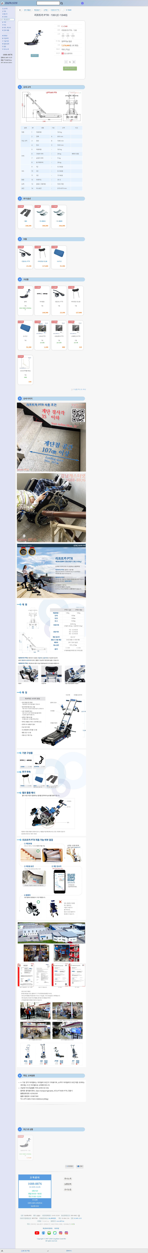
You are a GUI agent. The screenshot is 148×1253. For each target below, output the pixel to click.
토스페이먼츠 (52, 1218)
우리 (6, 62)
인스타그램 (60, 1233)
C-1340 (68, 10)
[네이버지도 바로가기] (72, 1224)
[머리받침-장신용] (42, 259)
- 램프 (25, 221)
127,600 (45, 266)
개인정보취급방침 (47, 1228)
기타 (4, 22)
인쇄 (81, 1166)
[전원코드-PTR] (25, 259)
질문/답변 (5, 44)
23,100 (28, 266)
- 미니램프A (42, 221)
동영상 (4, 36)
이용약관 (56, 1228)
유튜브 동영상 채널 (37, 1233)
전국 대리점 (43, 1233)
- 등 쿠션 (59, 261)
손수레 (4, 9)
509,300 (45, 226)
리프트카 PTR (55, 10)
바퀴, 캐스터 (6, 28)
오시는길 (67, 1189)
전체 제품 (5, 30)
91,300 (62, 266)
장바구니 (69, 1251)
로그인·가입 (26, 1251)
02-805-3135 (8, 57)
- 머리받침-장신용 (42, 261)
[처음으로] (20, 10)
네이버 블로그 (49, 1233)
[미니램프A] (42, 218)
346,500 (28, 226)
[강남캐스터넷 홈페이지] (2, 3)
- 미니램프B (59, 221)
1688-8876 (7, 54)
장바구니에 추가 (70, 68)
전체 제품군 (27, 10)
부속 (4, 25)
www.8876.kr (60, 1221)
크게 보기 (34, 55)
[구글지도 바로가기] (74, 1224)
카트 (4, 11)
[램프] (25, 218)
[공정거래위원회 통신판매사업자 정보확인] (79, 1215)
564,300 (62, 226)
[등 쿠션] (59, 259)
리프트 (4, 17)
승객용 (46, 10)
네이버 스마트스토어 (54, 1233)
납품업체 (67, 1184)
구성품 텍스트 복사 (79, 389)
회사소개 (5, 49)
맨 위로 (70, 1166)
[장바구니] (82, 3)
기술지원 (5, 41)
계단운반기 (6, 19)
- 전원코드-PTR (25, 261)
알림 (4, 46)
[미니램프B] (59, 218)
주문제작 (5, 38)
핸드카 (4, 14)
